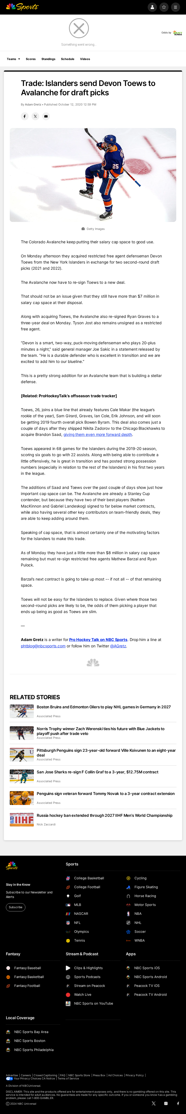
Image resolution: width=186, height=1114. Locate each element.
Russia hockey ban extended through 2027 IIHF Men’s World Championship (104, 815)
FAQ (62, 1075)
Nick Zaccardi (46, 824)
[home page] (22, 7)
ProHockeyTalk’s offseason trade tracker (76, 395)
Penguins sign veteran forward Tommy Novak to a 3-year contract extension (106, 793)
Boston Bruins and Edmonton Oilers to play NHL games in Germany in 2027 (104, 706)
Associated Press (49, 716)
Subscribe (15, 907)
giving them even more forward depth (98, 434)
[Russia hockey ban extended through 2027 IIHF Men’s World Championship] (22, 820)
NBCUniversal (31, 1085)
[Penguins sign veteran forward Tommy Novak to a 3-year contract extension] (22, 798)
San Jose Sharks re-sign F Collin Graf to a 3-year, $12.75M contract (97, 771)
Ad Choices (115, 1075)
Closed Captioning (45, 1075)
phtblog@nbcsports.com (43, 646)
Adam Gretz (33, 104)
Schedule (67, 59)
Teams (11, 59)
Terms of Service (68, 1078)
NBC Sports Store (79, 1075)
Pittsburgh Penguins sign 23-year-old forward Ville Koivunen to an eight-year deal (106, 752)
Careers (26, 1075)
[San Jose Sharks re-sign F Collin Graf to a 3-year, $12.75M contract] (22, 776)
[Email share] (46, 116)
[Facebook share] (25, 116)
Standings (48, 59)
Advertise (12, 1075)
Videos (85, 59)
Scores (31, 59)
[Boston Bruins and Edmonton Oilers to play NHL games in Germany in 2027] (22, 711)
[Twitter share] (35, 116)
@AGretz (118, 646)
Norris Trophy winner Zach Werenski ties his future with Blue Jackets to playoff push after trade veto (100, 731)
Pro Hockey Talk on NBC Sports (98, 639)
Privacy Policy (135, 1075)
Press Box (99, 1075)
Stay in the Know (18, 884)
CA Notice (48, 1078)
